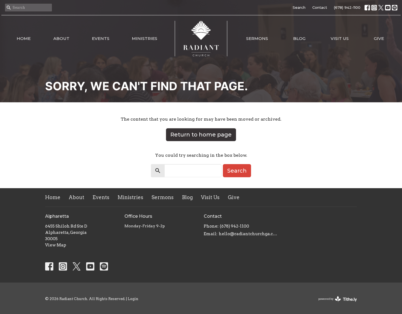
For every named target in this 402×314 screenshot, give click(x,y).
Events (100, 38)
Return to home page (201, 134)
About (61, 38)
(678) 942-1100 (347, 7)
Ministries (144, 38)
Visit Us (340, 38)
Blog (299, 38)
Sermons (257, 38)
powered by (334, 303)
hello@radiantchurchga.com (248, 233)
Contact (319, 7)
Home (24, 38)
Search (299, 7)
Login (133, 299)
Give (379, 38)
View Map (55, 245)
